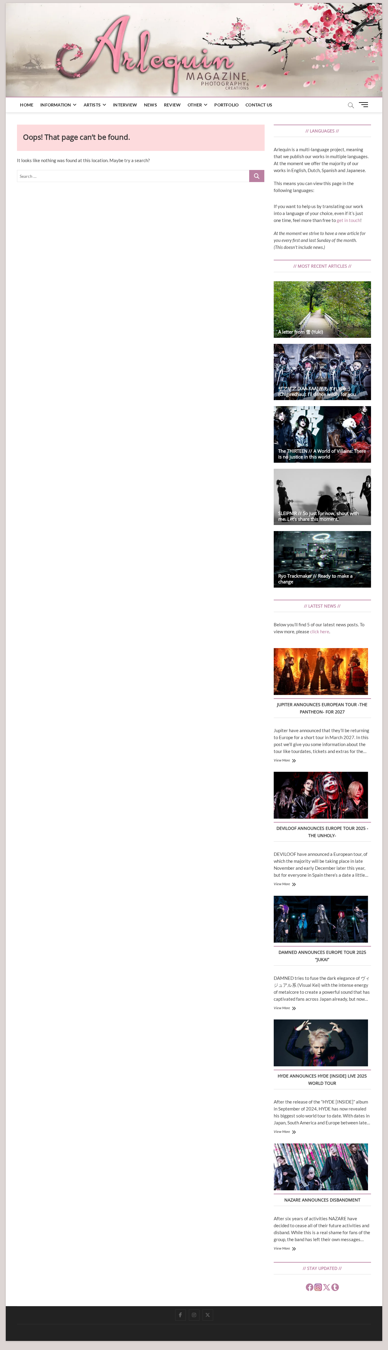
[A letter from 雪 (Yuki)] (322, 309)
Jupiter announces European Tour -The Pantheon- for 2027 (322, 708)
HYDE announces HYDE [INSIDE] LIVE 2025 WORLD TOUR (322, 1079)
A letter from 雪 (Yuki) (300, 332)
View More (282, 760)
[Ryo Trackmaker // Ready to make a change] (322, 559)
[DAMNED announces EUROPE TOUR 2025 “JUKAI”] (321, 920)
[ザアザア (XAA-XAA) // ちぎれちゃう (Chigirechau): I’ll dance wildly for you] (322, 372)
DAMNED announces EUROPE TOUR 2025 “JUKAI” (322, 955)
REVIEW (172, 104)
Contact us (259, 104)
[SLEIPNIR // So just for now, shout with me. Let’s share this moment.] (322, 497)
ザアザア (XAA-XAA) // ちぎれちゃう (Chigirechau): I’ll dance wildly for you (317, 391)
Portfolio (226, 104)
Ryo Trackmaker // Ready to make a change (315, 579)
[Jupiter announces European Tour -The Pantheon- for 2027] (321, 672)
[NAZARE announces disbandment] (321, 1167)
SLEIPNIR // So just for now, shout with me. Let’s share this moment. (318, 516)
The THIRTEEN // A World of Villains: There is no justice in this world (322, 454)
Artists (92, 104)
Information (55, 104)
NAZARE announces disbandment (322, 1200)
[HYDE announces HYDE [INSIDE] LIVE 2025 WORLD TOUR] (321, 1043)
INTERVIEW (125, 104)
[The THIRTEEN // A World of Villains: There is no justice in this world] (322, 434)
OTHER (195, 104)
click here (319, 631)
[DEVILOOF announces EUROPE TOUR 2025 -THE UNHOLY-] (321, 796)
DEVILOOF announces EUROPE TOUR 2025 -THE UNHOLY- (322, 831)
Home (26, 104)
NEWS (150, 104)
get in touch (348, 220)
